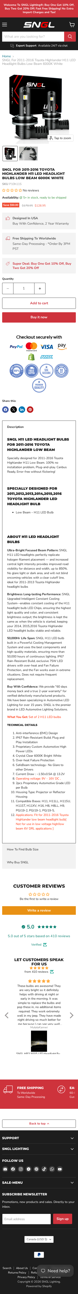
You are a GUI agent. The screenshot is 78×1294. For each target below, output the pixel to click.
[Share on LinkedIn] (22, 409)
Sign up (63, 1218)
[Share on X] (13, 409)
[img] (39, 968)
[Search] (70, 37)
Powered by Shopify (39, 1286)
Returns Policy (17, 1273)
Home (6, 56)
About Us (22, 1268)
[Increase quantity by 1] (40, 288)
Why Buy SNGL (18, 862)
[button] (10, 153)
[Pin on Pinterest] (30, 409)
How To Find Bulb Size (22, 849)
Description (15, 427)
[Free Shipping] (30, 1092)
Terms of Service (50, 1277)
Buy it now (39, 317)
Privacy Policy (26, 1277)
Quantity (8, 279)
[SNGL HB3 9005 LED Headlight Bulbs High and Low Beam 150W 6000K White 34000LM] (39, 1041)
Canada (37, 1239)
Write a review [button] (39, 910)
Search (7, 1268)
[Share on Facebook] (5, 409)
